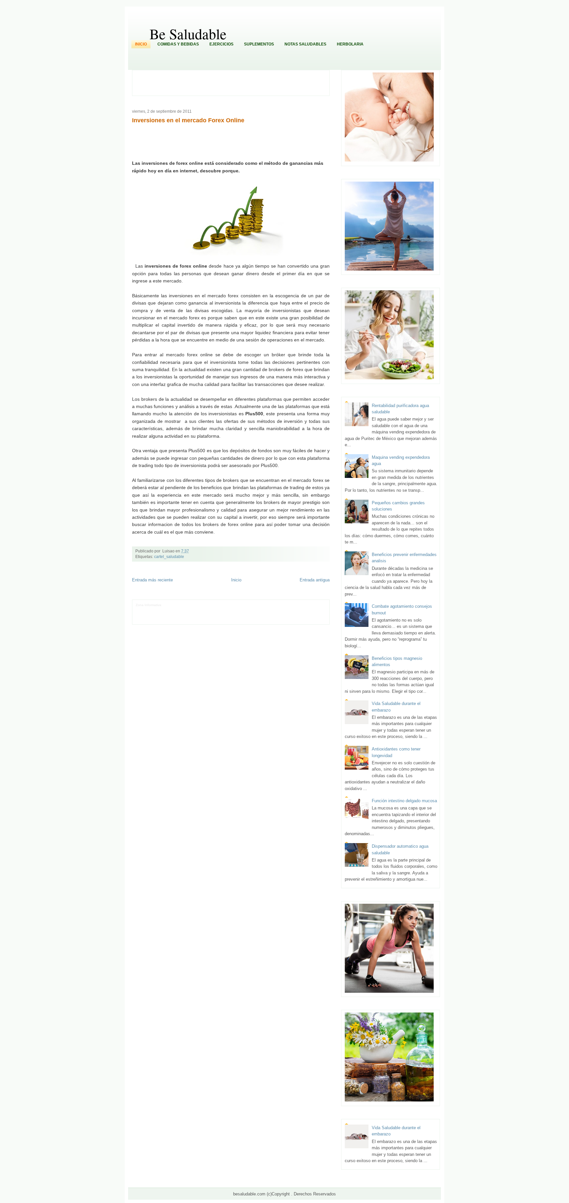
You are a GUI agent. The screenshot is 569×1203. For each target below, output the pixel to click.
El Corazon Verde (291, 615)
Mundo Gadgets (280, 610)
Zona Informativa (148, 605)
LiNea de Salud (174, 605)
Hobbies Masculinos (306, 605)
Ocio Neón (169, 610)
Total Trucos (239, 610)
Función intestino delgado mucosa (404, 800)
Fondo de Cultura (256, 605)
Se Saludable (246, 615)
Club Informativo (230, 605)
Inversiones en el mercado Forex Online (188, 120)
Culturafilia (314, 615)
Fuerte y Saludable (214, 610)
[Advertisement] (234, 82)
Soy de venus (188, 610)
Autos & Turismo (305, 610)
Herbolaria (350, 44)
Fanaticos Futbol (148, 615)
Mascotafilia (171, 615)
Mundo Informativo (195, 615)
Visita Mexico (267, 615)
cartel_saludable (169, 556)
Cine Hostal (258, 610)
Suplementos (259, 44)
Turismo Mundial (222, 615)
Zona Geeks (280, 605)
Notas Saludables (305, 44)
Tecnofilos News (148, 610)
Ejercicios (221, 44)
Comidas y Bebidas (178, 44)
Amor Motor (144, 620)
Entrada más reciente (152, 579)
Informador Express (202, 605)
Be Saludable (188, 33)
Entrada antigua (315, 579)
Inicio (141, 44)
